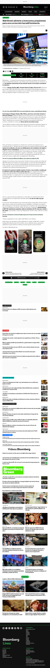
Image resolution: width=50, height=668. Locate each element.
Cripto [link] (35, 11)
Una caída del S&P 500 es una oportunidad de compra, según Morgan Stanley (26, 111)
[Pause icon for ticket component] (3, 14)
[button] (46, 30)
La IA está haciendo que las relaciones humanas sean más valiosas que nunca (21, 438)
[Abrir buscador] (6, 7)
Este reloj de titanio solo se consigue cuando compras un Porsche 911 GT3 (35, 594)
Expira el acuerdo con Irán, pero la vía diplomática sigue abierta (19, 453)
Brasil (27, 630)
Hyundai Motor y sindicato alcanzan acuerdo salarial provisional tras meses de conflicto (12, 550)
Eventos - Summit (29, 658)
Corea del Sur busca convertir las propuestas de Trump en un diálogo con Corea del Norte (35, 571)
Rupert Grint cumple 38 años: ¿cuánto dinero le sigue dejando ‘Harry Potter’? (35, 613)
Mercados (5, 17)
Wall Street (16, 282)
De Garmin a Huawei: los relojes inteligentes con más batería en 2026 (12, 613)
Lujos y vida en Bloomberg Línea (12, 579)
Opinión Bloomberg (7, 435)
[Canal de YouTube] (9, 628)
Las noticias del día (9, 282)
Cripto (3, 654)
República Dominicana (30, 643)
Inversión (34, 282)
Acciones (25, 284)
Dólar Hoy (4, 651)
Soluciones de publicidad (30, 662)
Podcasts (4, 656)
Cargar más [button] (25, 576)
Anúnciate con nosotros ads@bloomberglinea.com (35, 660)
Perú (27, 636)
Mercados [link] (24, 11)
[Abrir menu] (3, 7)
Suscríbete (28, 649)
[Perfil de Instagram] (12, 628)
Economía (4, 649)
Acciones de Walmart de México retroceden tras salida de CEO (23, 158)
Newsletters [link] (17, 11)
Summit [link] (30, 11)
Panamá (27, 638)
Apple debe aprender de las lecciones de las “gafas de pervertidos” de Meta (20, 442)
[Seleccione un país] (17, 7)
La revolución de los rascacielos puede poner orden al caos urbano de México (21, 445)
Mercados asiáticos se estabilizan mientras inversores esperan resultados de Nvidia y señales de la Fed (13, 571)
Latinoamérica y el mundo (30, 629)
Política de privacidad (30, 650)
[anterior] (3, 273)
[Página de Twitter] (6, 628)
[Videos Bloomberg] (25, 449)
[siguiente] (47, 273)
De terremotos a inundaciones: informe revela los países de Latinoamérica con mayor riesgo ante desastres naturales (18, 486)
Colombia (28, 633)
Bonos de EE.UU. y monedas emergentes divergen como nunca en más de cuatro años (13, 529)
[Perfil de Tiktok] (18, 628)
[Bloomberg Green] (25, 470)
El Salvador (28, 642)
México (27, 631)
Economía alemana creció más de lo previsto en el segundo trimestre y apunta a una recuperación (35, 550)
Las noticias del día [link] (8, 11)
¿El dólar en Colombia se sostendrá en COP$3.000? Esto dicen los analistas (12, 508)
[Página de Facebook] (3, 628)
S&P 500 (28, 282)
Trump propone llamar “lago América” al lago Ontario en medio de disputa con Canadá (36, 508)
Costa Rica (28, 641)
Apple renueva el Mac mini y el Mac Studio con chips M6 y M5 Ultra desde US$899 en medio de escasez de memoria (20, 420)
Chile (27, 635)
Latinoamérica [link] (42, 11)
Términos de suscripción (30, 651)
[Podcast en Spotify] (21, 628)
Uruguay (27, 639)
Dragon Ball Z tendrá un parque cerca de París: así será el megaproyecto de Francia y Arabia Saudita (13, 595)
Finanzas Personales (6, 655)
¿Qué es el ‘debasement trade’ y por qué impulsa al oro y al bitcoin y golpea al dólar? (37, 274)
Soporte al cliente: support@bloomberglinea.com (34, 661)
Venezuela (28, 634)
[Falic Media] (46, 8)
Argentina (27, 632)
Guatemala (28, 644)
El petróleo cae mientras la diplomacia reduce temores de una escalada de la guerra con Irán (13, 274)
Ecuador (27, 637)
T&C (27, 654)
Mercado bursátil (41, 282)
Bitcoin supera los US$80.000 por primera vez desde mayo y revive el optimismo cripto (34, 529)
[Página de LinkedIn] (15, 628)
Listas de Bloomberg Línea (7, 657)
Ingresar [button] (46, 7)
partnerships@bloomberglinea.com (32, 659)
